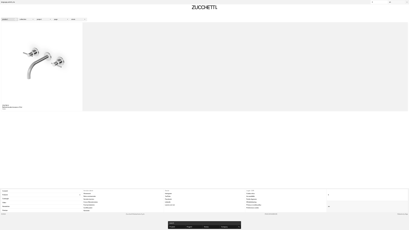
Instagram (168, 193)
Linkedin (168, 202)
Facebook (168, 199)
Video (4, 202)
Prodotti (172, 227)
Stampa (5, 210)
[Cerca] (239, 227)
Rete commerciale (90, 196)
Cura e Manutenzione (91, 202)
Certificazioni (88, 208)
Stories (206, 227)
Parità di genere (251, 199)
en (390, 2)
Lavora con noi (170, 205)
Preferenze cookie (252, 208)
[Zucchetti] (204, 7)
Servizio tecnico (89, 199)
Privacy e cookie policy (253, 205)
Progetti (189, 227)
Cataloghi (5, 198)
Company (224, 227)
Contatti (5, 191)
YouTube (168, 196)
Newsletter (6, 206)
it (372, 2)
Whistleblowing (251, 202)
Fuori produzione (89, 205)
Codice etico (250, 193)
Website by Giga (402, 214)
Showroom (87, 193)
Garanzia (86, 210)
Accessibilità (250, 196)
